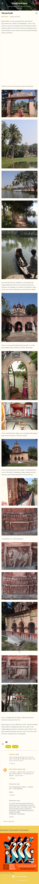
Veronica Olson (23, 880)
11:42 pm (12, 763)
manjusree (12, 754)
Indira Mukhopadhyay (15, 769)
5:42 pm (11, 817)
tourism (15, 746)
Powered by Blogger (20, 876)
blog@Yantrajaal (19, 3)
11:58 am (12, 778)
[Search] (36, 4)
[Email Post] (6, 743)
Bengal (8, 746)
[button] (36, 13)
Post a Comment (8, 821)
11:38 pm (12, 795)
